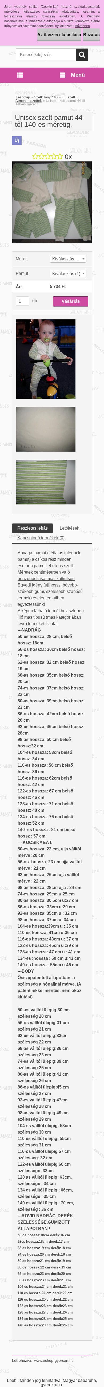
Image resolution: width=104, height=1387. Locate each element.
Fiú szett (68, 97)
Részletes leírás (32, 528)
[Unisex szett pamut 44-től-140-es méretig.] (52, 163)
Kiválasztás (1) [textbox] (66, 273)
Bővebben (82, 26)
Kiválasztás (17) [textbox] (67, 259)
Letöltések (69, 528)
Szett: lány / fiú (46, 97)
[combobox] (68, 259)
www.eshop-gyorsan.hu (54, 1360)
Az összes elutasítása (59, 34)
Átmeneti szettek (28, 101)
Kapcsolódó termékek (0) (41, 538)
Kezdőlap (22, 97)
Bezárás (91, 34)
